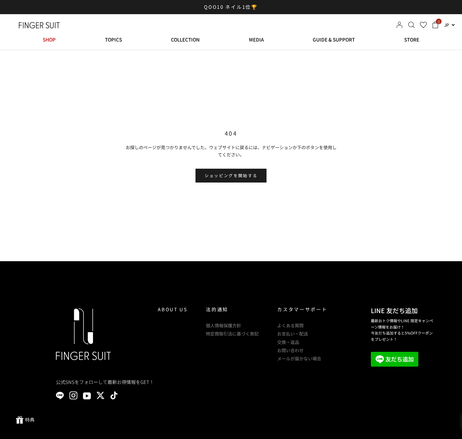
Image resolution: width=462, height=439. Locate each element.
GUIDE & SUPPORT (334, 39)
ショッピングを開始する (231, 175)
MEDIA (256, 39)
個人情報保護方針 (223, 325)
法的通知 (217, 309)
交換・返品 (288, 342)
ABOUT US (172, 309)
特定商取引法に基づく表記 (232, 333)
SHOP (49, 39)
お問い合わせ (290, 350)
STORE (411, 39)
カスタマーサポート (302, 309)
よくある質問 (290, 325)
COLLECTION (185, 39)
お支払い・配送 (292, 333)
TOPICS (113, 39)
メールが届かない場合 (299, 358)
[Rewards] (25, 420)
